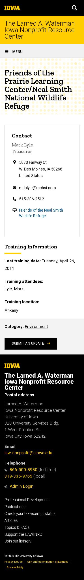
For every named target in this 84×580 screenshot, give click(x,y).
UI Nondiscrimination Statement (47, 561)
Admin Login (21, 486)
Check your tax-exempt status (30, 513)
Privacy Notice (13, 561)
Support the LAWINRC (23, 534)
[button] (74, 8)
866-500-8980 (23, 469)
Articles (11, 520)
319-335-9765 (18, 476)
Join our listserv (17, 541)
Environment (36, 326)
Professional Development (27, 500)
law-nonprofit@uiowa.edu (28, 452)
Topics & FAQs (17, 527)
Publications (15, 507)
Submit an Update (28, 343)
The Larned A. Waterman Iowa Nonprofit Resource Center (39, 30)
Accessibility (15, 567)
